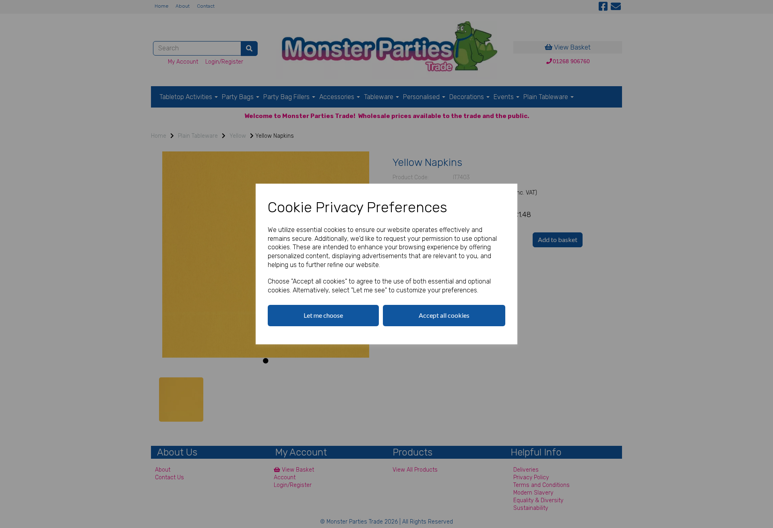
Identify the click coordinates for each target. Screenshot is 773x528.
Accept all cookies (444, 315)
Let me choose (323, 315)
